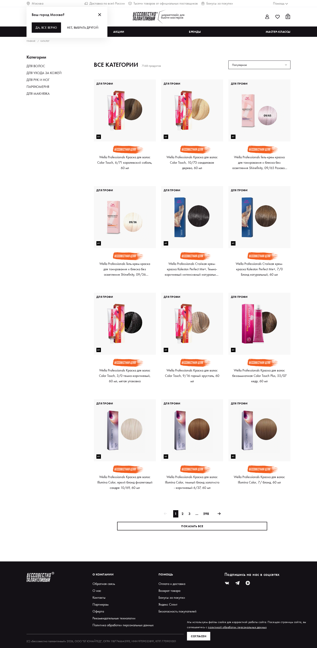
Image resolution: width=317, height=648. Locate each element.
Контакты (99, 597)
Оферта (98, 611)
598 (206, 513)
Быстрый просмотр (125, 134)
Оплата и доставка (171, 583)
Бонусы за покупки (219, 3)
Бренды (195, 32)
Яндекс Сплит (167, 604)
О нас (97, 590)
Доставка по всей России (107, 3)
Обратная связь (104, 583)
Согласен (198, 636)
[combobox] (259, 65)
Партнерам (100, 604)
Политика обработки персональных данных (123, 625)
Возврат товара (169, 590)
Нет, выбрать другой (82, 28)
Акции (118, 32)
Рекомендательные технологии (114, 618)
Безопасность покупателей (177, 611)
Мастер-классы (278, 32)
